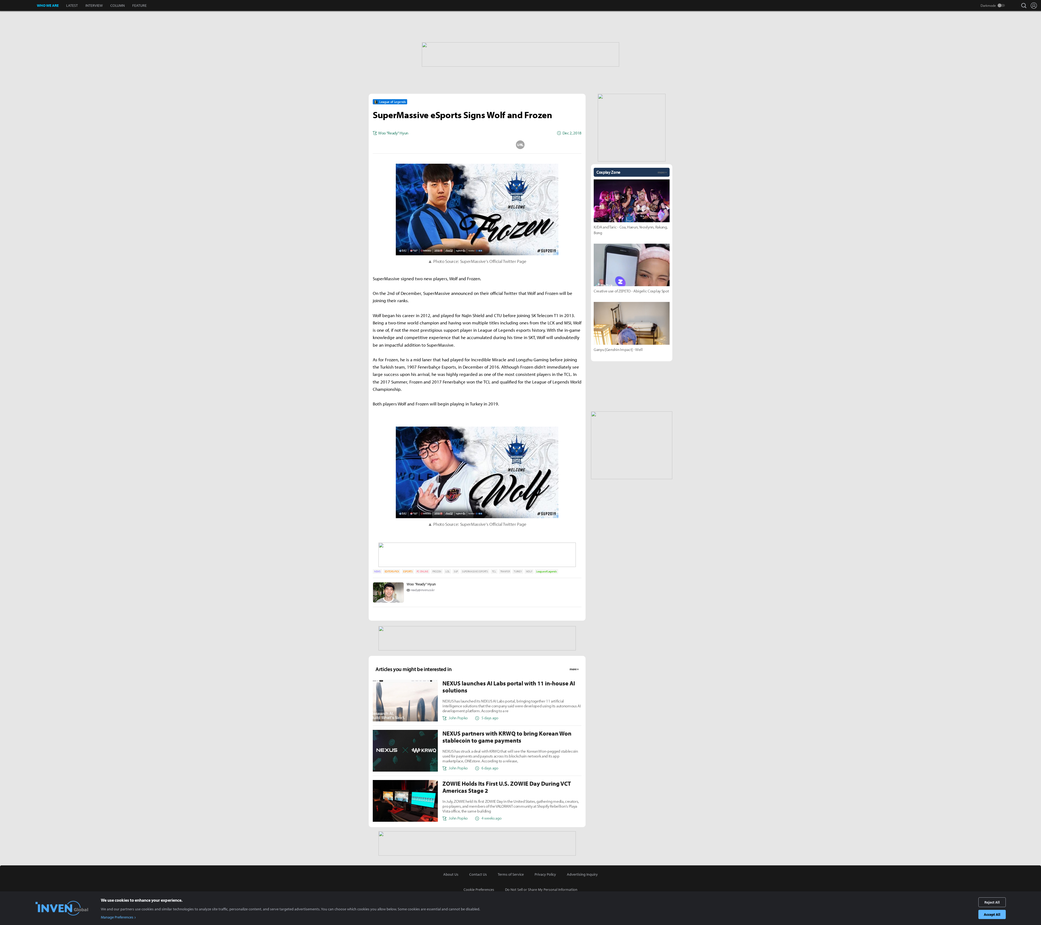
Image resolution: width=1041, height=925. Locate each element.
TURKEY (518, 571)
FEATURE (139, 5)
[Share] (455, 144)
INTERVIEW (94, 5)
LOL (447, 571)
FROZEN (436, 571)
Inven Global (18, 5)
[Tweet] (434, 144)
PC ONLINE (422, 571)
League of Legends (546, 571)
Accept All (992, 914)
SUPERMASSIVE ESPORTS (475, 571)
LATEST (72, 5)
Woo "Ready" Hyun (421, 584)
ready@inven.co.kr (423, 590)
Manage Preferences (117, 917)
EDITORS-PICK (392, 571)
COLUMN (117, 5)
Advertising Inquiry (582, 874)
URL (520, 144)
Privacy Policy (545, 874)
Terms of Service (511, 874)
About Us (450, 874)
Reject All (992, 902)
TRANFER (505, 571)
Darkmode (988, 5)
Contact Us (478, 874)
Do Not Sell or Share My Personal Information (541, 889)
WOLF (529, 571)
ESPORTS (408, 571)
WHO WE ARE (48, 5)
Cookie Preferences (479, 889)
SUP (456, 571)
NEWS (377, 571)
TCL (494, 571)
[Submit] (477, 144)
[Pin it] (498, 144)
